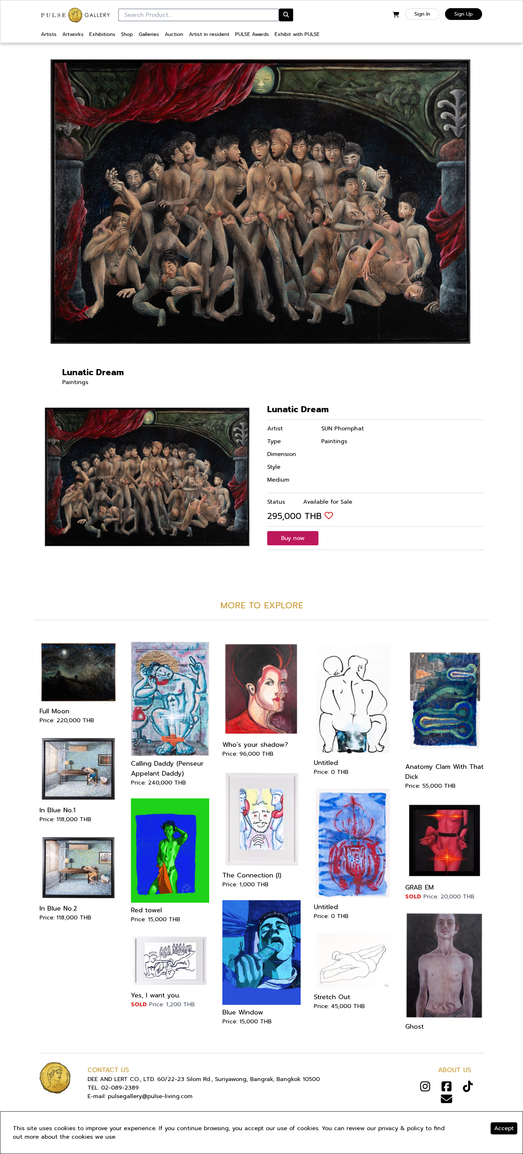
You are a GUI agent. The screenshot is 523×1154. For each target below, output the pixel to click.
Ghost (414, 1027)
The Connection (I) (251, 875)
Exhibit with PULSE (297, 34)
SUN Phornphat (342, 428)
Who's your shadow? (255, 745)
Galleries (149, 34)
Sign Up (463, 14)
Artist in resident (209, 34)
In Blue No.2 (58, 908)
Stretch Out (332, 997)
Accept (504, 1128)
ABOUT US (454, 1070)
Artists (49, 34)
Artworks (73, 34)
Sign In (422, 14)
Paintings (75, 382)
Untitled (326, 763)
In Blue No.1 (57, 810)
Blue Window (242, 1012)
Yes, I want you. (155, 995)
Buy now (293, 538)
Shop (127, 34)
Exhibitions (102, 34)
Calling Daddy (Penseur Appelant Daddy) (167, 768)
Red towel (146, 910)
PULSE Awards (252, 34)
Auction (174, 34)
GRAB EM (419, 887)
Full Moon (54, 711)
